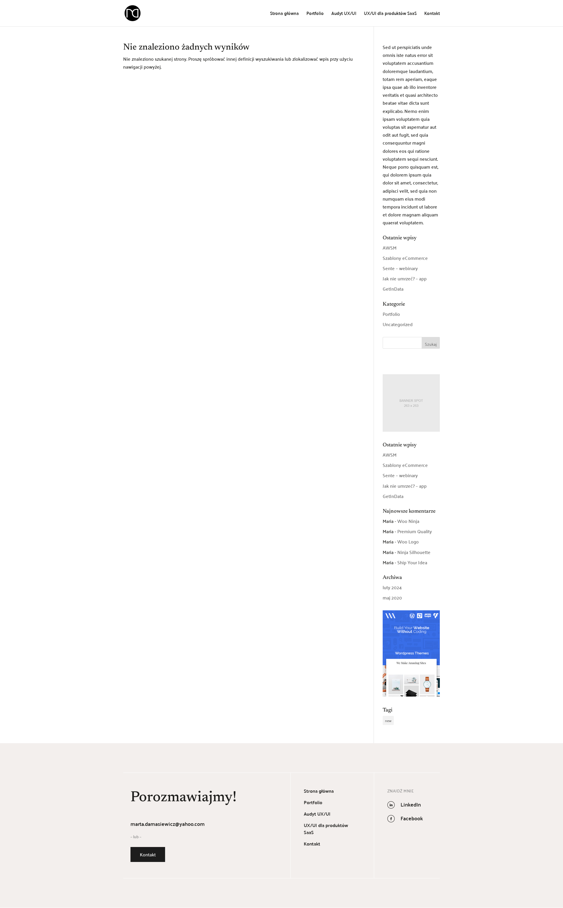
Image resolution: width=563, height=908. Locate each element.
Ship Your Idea (412, 562)
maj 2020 (392, 597)
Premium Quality (414, 531)
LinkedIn (411, 804)
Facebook (412, 818)
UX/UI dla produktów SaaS (390, 14)
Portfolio (315, 14)
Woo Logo (408, 541)
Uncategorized (398, 324)
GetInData (393, 288)
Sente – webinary (400, 268)
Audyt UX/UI (343, 14)
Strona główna (284, 14)
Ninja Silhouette (413, 552)
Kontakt (432, 14)
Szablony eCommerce (405, 258)
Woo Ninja (408, 521)
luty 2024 (392, 587)
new (388, 720)
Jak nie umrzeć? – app (405, 278)
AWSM (389, 247)
